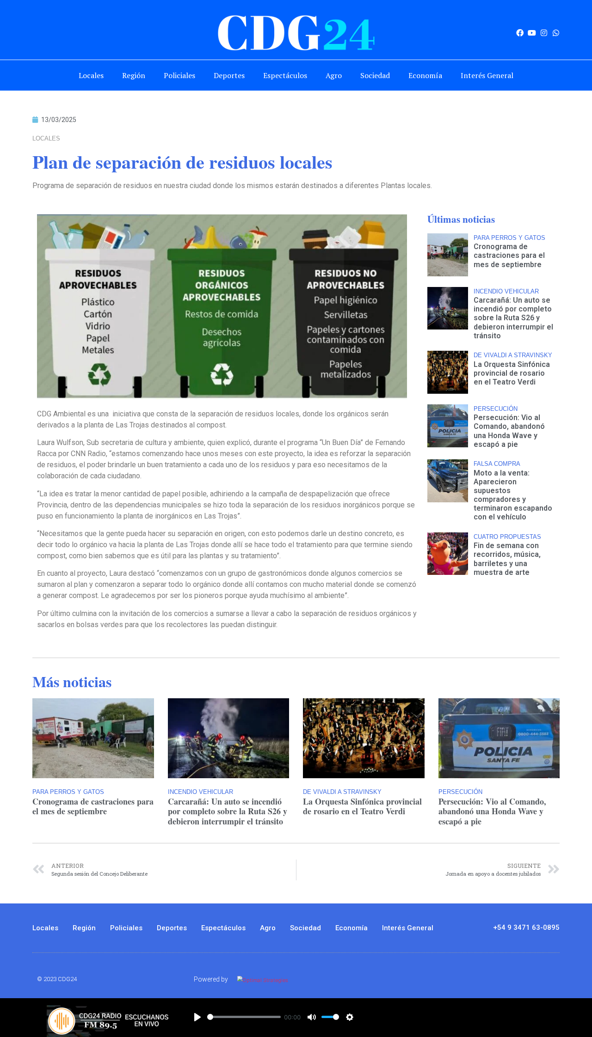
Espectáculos (285, 75)
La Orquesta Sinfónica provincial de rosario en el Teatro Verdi (512, 373)
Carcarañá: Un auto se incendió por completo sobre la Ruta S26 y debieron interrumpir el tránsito (513, 318)
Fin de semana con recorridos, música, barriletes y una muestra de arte (507, 559)
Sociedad (375, 75)
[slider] (244, 1017)
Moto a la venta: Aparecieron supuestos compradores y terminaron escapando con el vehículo (513, 495)
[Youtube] (532, 33)
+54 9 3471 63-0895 (526, 927)
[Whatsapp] (556, 33)
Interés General (487, 75)
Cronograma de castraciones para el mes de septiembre (509, 255)
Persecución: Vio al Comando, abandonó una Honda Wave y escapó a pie (509, 431)
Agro (334, 75)
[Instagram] (544, 33)
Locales (91, 75)
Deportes (229, 75)
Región (133, 75)
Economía (425, 75)
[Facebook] (520, 33)
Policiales (179, 75)
